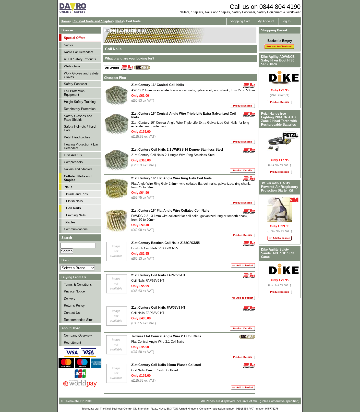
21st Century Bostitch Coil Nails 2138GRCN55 (165, 243)
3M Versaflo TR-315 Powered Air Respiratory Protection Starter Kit (279, 186)
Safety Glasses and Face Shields (78, 117)
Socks (68, 45)
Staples (70, 222)
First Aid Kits (73, 155)
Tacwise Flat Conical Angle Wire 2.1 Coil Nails (166, 336)
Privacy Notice (74, 291)
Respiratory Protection (80, 109)
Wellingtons (72, 66)
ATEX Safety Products (80, 59)
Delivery (69, 298)
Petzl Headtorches (77, 137)
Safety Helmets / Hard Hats (80, 128)
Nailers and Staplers (78, 169)
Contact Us (72, 313)
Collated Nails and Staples (92, 21)
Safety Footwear (75, 84)
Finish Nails (74, 201)
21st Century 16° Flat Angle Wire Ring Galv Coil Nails (171, 178)
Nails (119, 21)
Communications (76, 229)
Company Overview (78, 335)
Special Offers (74, 38)
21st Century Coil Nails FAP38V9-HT (158, 307)
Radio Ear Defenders (78, 52)
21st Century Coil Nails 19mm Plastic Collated (166, 365)
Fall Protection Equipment (74, 93)
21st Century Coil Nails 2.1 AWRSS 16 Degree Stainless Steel (177, 149)
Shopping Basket (274, 30)
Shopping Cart (240, 21)
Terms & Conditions (78, 284)
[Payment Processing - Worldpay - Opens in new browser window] (80, 386)
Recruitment (72, 342)
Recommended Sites (79, 320)
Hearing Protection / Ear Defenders (81, 146)
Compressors (73, 162)
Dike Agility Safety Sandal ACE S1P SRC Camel (277, 253)
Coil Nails (73, 208)
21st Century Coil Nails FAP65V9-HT (158, 275)
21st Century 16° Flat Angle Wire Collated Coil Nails (170, 210)
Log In (286, 21)
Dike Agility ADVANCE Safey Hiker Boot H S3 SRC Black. (278, 60)
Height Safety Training (80, 102)
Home (65, 21)
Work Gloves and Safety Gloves (81, 75)
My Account (265, 21)
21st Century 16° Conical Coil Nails (157, 85)
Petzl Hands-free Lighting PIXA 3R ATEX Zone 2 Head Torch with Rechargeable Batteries (279, 119)
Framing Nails (76, 215)
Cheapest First (115, 78)
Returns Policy (74, 305)
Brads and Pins (77, 194)
